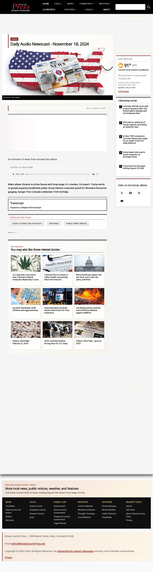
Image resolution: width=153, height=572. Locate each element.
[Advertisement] (57, 133)
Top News (10, 506)
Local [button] (57, 3)
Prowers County (37, 513)
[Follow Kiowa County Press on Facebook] (131, 193)
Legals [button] (89, 9)
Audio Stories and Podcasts (27, 223)
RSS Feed (130, 509)
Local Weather (84, 517)
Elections (9, 520)
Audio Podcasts (109, 513)
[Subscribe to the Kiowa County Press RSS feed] (139, 193)
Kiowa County (36, 506)
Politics (8, 516)
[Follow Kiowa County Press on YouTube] (122, 201)
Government (59, 506)
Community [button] (85, 3)
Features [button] (69, 9)
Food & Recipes (109, 506)
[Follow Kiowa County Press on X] (122, 193)
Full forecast (123, 91)
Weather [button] (104, 3)
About (106, 9)
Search (129, 506)
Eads (32, 517)
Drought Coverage (86, 513)
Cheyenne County (38, 509)
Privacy (129, 520)
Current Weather (85, 506)
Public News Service (76, 223)
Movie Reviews (108, 509)
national (54, 223)
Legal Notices (60, 523)
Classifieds (49, 9)
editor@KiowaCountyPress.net (28, 543)
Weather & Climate (86, 509)
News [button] (70, 3)
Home (46, 3)
